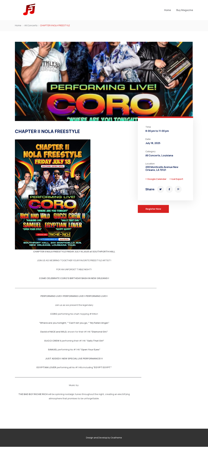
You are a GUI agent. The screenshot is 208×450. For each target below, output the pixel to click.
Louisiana (167, 155)
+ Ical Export (176, 179)
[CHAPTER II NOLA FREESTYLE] (160, 189)
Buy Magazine (184, 10)
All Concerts (30, 25)
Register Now (153, 208)
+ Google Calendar (155, 179)
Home (167, 10)
